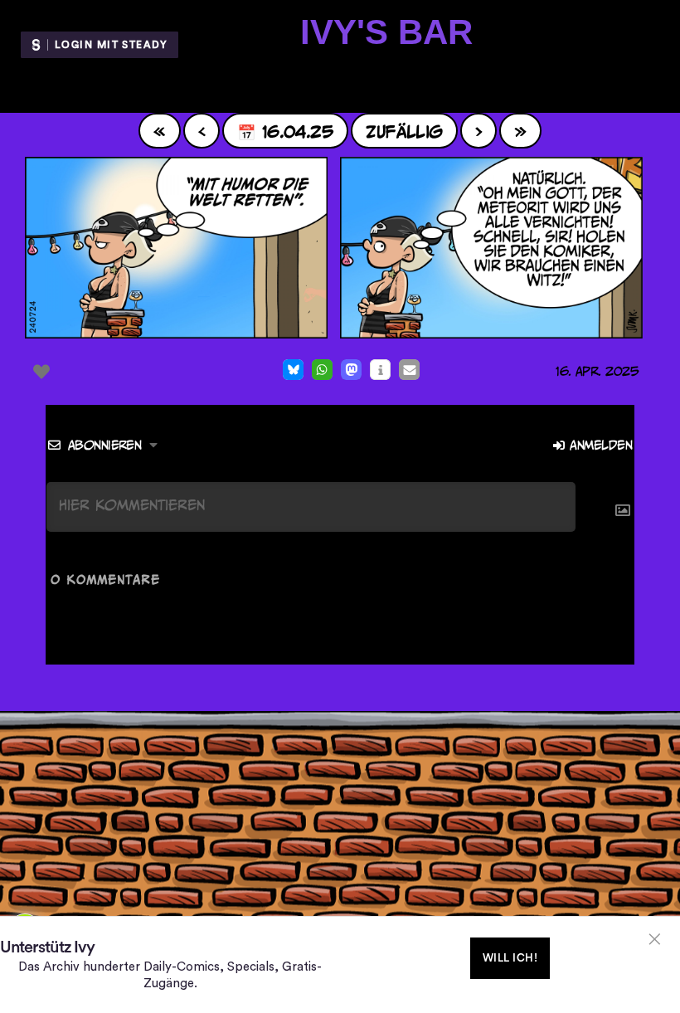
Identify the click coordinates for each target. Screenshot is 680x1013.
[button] (293, 369)
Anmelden (599, 445)
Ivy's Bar (386, 31)
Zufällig (404, 130)
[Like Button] (41, 371)
